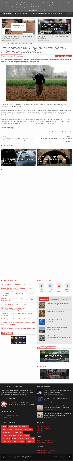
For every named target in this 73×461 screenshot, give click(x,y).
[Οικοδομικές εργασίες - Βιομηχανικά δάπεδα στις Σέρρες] (54, 26)
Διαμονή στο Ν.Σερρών (44, 452)
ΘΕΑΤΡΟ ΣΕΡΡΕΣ (23, 439)
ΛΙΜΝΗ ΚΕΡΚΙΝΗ (19, 442)
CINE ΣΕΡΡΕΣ (28, 430)
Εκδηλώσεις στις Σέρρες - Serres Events (14, 319)
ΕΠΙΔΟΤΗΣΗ (68, 131)
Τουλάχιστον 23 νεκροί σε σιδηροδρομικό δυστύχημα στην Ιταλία (58, 336)
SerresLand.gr (12, 457)
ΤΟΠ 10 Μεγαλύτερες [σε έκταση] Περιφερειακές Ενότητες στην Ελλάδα (15, 309)
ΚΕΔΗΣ (4, 442)
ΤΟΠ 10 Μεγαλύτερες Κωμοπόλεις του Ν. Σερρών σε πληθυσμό (18, 300)
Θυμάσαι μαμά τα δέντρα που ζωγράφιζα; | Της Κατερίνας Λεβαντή (18, 323)
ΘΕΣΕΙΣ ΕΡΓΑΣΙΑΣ (23, 436)
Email (70, 56)
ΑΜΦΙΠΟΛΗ (18, 433)
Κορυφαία (44, 299)
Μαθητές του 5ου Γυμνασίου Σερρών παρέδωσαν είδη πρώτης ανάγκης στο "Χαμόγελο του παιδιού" (56, 407)
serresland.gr (14, 402)
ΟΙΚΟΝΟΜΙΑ (18, 430)
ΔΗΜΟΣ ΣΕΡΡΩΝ (7, 430)
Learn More (33, 10)
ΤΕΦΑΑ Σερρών (6, 418)
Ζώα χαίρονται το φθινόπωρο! (55, 311)
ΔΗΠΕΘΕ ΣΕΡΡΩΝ (7, 433)
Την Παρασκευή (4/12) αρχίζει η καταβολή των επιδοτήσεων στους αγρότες (33, 49)
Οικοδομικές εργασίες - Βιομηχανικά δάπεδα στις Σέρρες (17, 314)
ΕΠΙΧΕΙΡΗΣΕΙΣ (6, 439)
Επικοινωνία (41, 433)
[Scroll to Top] (69, 457)
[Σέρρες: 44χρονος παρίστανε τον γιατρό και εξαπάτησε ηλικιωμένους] (54, 157)
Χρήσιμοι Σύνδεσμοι (44, 428)
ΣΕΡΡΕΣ (4, 426)
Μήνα (65, 299)
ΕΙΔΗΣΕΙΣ (60, 131)
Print (63, 56)
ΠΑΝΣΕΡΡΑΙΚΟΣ (24, 426)
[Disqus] (36, 198)
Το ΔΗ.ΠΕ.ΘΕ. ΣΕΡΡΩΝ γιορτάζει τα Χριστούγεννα (55, 399)
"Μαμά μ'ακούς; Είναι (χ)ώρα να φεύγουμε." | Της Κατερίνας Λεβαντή (57, 391)
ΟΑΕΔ (14, 439)
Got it (42, 10)
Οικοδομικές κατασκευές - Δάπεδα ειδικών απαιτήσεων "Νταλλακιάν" (17, 37)
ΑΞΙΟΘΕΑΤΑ (30, 442)
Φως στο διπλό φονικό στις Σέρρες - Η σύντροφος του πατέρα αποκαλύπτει (18, 289)
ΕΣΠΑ (32, 439)
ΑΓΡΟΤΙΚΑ (52, 131)
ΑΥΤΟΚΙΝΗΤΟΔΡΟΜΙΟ (9, 436)
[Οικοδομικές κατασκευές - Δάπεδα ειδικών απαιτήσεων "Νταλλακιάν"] (18, 26)
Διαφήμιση (40, 430)
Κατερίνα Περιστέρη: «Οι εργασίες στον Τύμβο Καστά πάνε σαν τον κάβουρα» (39, 13)
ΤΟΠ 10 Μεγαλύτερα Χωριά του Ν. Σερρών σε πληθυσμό (56, 328)
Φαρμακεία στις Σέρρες (45, 442)
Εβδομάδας (55, 299)
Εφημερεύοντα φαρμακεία (45, 440)
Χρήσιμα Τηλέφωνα (43, 426)
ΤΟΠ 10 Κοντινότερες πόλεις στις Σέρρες (15, 304)
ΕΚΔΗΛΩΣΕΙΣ (13, 426)
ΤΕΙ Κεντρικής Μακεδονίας (9, 416)
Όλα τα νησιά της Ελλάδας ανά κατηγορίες (55, 320)
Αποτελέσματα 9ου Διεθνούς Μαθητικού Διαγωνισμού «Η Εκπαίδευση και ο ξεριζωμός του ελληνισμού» (57, 415)
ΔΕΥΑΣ (10, 442)
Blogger (63, 457)
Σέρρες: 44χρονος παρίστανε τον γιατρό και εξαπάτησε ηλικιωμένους (54, 160)
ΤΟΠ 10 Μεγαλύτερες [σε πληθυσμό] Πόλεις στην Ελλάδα (57, 304)
